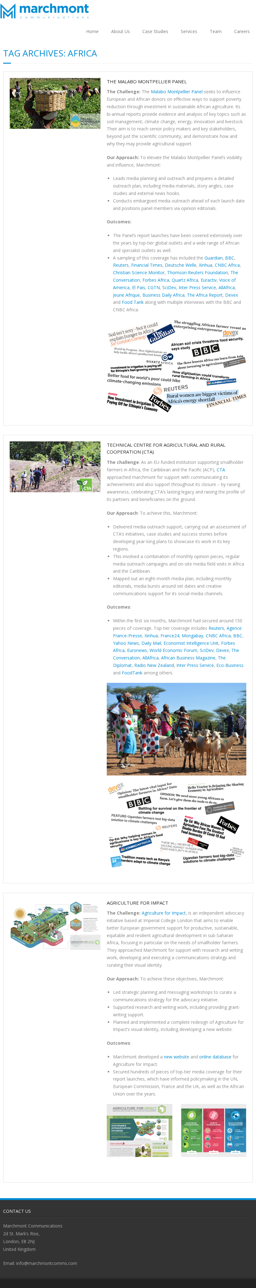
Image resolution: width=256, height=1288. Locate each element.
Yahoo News (126, 643)
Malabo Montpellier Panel (177, 92)
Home (92, 31)
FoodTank (131, 673)
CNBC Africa (227, 265)
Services (189, 31)
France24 (169, 636)
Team (216, 31)
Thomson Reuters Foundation (197, 272)
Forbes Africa (155, 280)
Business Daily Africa (163, 295)
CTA (221, 470)
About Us (120, 31)
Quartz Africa (184, 280)
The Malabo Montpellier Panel (147, 81)
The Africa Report (204, 295)
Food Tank (132, 302)
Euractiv (208, 280)
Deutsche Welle (180, 265)
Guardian (213, 258)
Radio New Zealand (153, 665)
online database (214, 1057)
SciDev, (169, 287)
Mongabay (191, 636)
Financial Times (146, 265)
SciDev (206, 650)
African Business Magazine (187, 658)
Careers (242, 31)
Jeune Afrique (126, 295)
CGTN (153, 287)
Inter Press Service (196, 287)
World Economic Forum (172, 650)
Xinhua (205, 265)
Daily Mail (150, 643)
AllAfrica (226, 287)
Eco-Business (229, 665)
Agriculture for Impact (137, 903)
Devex (231, 295)
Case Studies (155, 31)
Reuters (121, 265)
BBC (229, 258)
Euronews (136, 650)
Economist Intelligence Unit (190, 643)
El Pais (138, 287)
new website (176, 1057)
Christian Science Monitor (139, 272)
